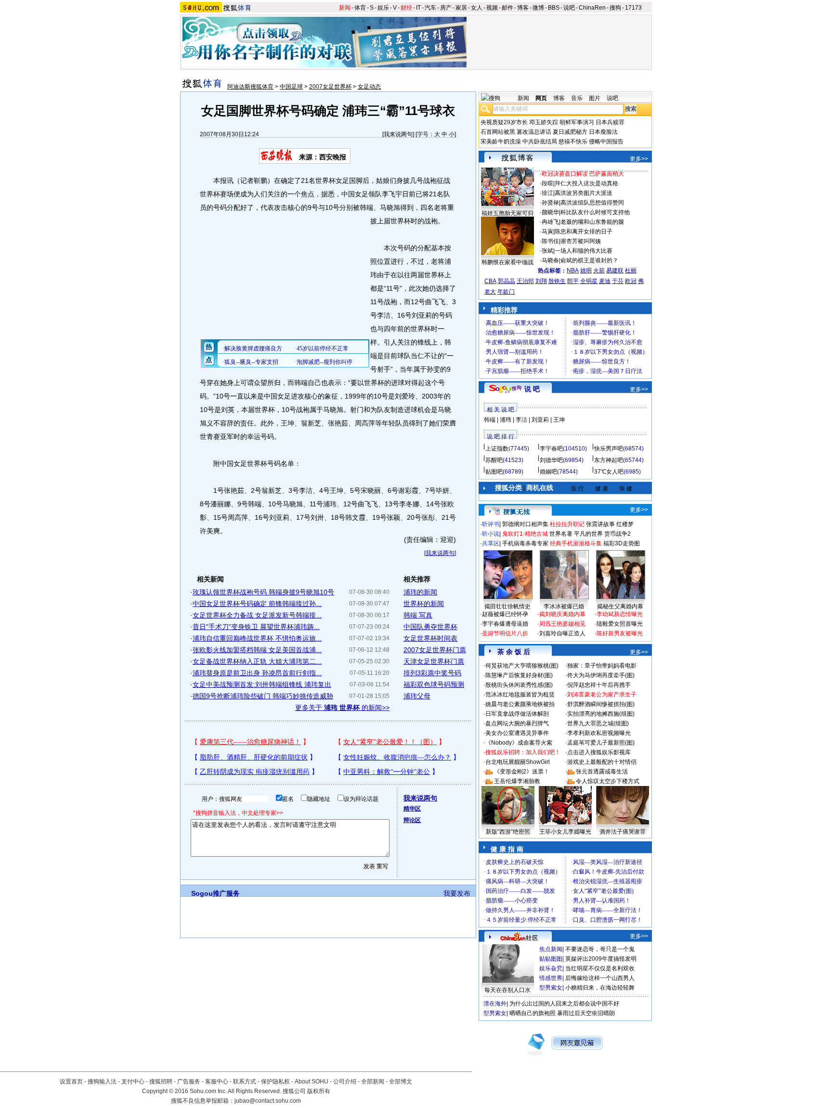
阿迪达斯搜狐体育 (250, 86)
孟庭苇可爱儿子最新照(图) (601, 742)
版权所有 (318, 1091)
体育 (360, 7)
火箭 (599, 270)
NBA (573, 270)
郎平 (573, 281)
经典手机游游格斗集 (576, 543)
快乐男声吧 (608, 448)
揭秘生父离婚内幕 (620, 606)
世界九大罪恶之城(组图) (598, 723)
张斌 (547, 250)
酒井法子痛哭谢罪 (622, 831)
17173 (633, 7)
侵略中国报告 (606, 141)
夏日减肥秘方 (570, 132)
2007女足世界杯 (330, 86)
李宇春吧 (551, 448)
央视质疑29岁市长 (504, 122)
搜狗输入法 (102, 1081)
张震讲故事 (600, 524)
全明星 (589, 281)
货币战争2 (617, 533)
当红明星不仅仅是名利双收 (600, 968)
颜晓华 (550, 212)
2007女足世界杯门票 (434, 650)
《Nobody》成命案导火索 (518, 742)
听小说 (490, 533)
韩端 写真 (417, 615)
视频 (492, 7)
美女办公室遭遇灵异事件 (517, 733)
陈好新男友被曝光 (620, 633)
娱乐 (383, 7)
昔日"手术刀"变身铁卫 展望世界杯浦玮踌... (256, 627)
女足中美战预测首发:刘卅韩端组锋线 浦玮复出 (262, 684)
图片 (594, 98)
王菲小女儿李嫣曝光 (565, 831)
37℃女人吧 (609, 471)
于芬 (618, 281)
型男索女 (550, 987)
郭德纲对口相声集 (525, 524)
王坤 (559, 419)
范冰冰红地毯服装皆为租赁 (520, 694)
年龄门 (506, 291)
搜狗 (615, 7)
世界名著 (560, 533)
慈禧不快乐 (573, 141)
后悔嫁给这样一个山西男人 (600, 978)
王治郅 (525, 281)
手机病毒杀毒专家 (525, 543)
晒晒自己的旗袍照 (532, 1013)
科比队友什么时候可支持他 (595, 212)
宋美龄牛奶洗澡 (501, 141)
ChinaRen (592, 7)
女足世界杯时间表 (430, 638)
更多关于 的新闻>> (342, 707)
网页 (541, 98)
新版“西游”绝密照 (508, 831)
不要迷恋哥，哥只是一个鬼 (600, 949)
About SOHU (311, 1081)
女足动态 (369, 86)
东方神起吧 (608, 460)
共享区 (490, 543)
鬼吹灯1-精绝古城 (525, 533)
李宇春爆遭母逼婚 (505, 623)
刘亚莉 (540, 419)
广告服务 (188, 1081)
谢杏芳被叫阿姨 (580, 241)
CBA (490, 281)
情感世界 (550, 978)
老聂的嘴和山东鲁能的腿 (592, 222)
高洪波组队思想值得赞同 (592, 202)
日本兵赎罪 (610, 122)
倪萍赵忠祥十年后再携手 (599, 685)
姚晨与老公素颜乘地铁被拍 (520, 704)
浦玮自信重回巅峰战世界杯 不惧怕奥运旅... (257, 638)
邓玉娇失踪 (543, 122)
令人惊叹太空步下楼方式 (607, 781)
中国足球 (291, 86)
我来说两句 (398, 134)
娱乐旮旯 (550, 968)
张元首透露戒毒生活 (602, 771)
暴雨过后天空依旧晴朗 (586, 1013)
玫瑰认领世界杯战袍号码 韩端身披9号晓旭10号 (263, 592)
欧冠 (631, 281)
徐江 (547, 193)
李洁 (521, 419)
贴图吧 (494, 471)
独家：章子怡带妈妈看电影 (602, 665)
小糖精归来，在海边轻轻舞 (600, 987)
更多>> (639, 158)
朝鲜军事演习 (576, 122)
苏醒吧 (494, 460)
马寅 (547, 231)
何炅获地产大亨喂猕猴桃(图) (522, 665)
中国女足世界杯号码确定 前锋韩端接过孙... (257, 603)
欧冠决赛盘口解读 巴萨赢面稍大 (583, 173)
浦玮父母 (416, 696)
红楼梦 (625, 524)
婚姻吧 (548, 471)
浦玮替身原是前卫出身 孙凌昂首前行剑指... (257, 673)
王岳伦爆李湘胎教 (517, 781)
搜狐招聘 (160, 1081)
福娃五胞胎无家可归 (507, 213)
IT (418, 7)
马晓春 (550, 260)
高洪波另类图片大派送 (583, 193)
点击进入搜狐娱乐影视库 (599, 752)
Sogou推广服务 (215, 893)
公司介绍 (344, 1081)
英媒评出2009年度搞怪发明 (601, 958)
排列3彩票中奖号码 (432, 673)
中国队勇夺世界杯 (430, 627)
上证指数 (496, 448)
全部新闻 (372, 1081)
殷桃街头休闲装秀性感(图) (519, 685)
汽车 (430, 7)
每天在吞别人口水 (507, 990)
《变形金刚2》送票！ (521, 771)
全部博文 (400, 1081)
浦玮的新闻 (420, 592)
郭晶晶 (506, 281)
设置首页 (71, 1081)
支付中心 (132, 1081)
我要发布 (456, 893)
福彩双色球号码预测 (433, 684)
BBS (553, 7)
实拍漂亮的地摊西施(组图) (601, 713)
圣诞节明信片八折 (505, 633)
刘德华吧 (551, 460)
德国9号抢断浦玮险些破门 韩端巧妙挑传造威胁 (263, 696)
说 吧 (532, 389)
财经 (406, 7)
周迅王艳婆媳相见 (562, 623)
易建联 (615, 270)
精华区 (412, 808)
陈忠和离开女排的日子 (583, 231)
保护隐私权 (275, 1081)
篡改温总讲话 (534, 132)
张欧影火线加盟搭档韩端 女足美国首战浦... (257, 650)
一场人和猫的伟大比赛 (583, 250)
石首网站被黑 (498, 132)
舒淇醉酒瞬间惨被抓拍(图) (601, 704)
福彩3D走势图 (621, 543)
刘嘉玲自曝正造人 (562, 633)
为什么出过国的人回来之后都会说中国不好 (564, 1003)
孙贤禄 (550, 202)
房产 (446, 7)
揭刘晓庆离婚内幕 (562, 614)
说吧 (569, 7)
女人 (476, 7)
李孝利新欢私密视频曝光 (599, 733)
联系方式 (244, 1081)
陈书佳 (550, 241)
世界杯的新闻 (423, 603)
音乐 (577, 98)
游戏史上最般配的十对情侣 (602, 762)
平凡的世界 (588, 533)
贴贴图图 (550, 958)
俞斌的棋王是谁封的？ (589, 260)
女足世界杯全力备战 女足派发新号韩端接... (257, 615)
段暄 (547, 183)
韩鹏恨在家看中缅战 (507, 262)
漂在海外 (495, 1003)
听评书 (490, 524)
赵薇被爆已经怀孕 (505, 614)
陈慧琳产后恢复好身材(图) (519, 675)
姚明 (586, 270)
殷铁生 (557, 281)
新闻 (345, 7)
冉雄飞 (550, 222)
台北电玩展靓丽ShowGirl (517, 762)
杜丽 (631, 270)
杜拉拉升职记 (567, 524)
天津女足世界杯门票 (433, 661)
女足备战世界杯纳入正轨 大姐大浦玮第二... (257, 661)
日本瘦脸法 (603, 132)
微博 (538, 7)
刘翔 (541, 281)
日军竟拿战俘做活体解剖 (517, 713)
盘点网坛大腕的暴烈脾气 (517, 723)
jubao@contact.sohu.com (267, 1100)
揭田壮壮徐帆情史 (507, 606)
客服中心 (216, 1081)
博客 (523, 7)
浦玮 (505, 419)
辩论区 (412, 820)
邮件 (507, 7)
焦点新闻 (550, 949)
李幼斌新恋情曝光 (620, 614)
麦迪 (605, 281)
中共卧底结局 (539, 141)
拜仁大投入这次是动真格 (586, 183)
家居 (461, 7)
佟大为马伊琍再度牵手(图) (601, 675)
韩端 (489, 419)
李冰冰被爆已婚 (564, 606)
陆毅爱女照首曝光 (620, 623)
